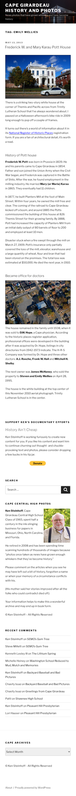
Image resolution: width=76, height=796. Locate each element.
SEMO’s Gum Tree (38, 639)
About (8, 787)
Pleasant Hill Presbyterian (43, 706)
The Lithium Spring (44, 653)
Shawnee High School (29, 698)
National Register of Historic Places (31, 133)
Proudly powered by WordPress (33, 787)
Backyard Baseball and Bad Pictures (47, 684)
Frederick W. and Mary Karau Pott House (38, 47)
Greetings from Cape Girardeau (45, 691)
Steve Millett (13, 646)
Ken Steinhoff (14, 639)
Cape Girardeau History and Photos (33, 8)
